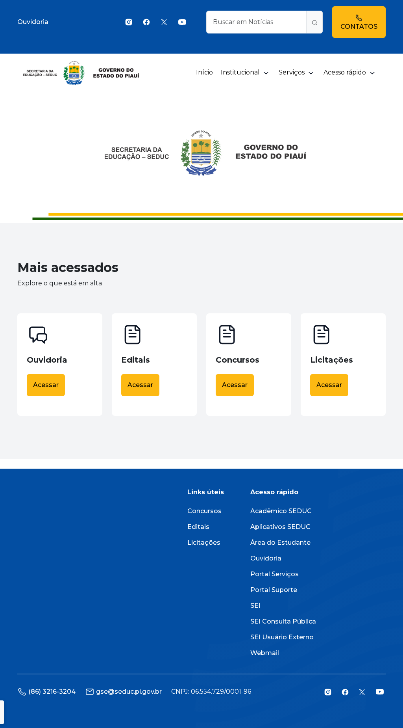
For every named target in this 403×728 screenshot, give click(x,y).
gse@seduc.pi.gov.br (129, 691)
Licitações (203, 542)
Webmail (264, 653)
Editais (198, 527)
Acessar (46, 385)
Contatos (358, 26)
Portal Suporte (273, 590)
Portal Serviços (274, 574)
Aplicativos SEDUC (280, 527)
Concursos (204, 511)
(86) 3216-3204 (52, 691)
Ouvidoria (32, 22)
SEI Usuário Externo (282, 637)
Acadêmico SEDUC (281, 511)
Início (204, 72)
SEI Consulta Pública (283, 621)
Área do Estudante (280, 542)
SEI (255, 605)
